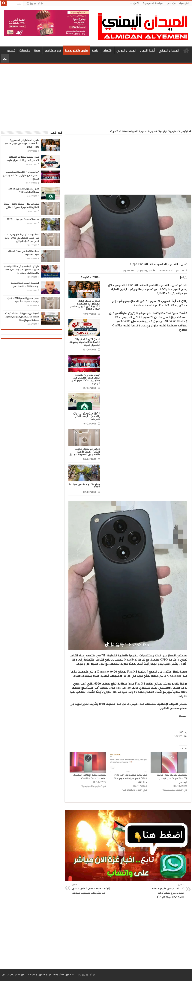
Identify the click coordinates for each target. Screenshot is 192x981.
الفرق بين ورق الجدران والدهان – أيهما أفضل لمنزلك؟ (86, 416)
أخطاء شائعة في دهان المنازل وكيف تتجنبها (23, 253)
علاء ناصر (180, 270)
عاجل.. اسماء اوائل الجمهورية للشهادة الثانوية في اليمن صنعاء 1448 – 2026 (85, 305)
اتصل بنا (134, 3)
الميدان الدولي (126, 50)
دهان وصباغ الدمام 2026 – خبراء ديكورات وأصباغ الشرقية (23, 300)
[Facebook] (39, 3)
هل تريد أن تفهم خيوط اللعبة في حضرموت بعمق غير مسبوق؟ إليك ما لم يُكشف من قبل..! (21, 269)
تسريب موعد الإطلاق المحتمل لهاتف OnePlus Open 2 (89, 777)
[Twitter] (35, 3)
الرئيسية (184, 3)
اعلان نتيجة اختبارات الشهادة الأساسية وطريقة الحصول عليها (84, 342)
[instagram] (27, 3)
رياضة (95, 50)
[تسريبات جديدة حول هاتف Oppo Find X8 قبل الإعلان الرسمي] (169, 762)
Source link (180, 736)
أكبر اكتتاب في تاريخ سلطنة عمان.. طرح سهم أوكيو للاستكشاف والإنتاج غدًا (168, 891)
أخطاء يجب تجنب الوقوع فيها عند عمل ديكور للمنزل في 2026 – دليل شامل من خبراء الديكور (21, 238)
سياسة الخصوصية (153, 3)
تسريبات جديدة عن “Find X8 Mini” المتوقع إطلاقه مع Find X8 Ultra (130, 779)
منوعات (24, 50)
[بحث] (4, 3)
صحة (37, 50)
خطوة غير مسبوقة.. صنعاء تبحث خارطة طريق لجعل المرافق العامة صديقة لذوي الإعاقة (22, 316)
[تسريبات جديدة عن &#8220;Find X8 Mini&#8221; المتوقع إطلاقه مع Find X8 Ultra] (128, 762)
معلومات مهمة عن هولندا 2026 (84, 486)
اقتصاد (107, 50)
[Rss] (42, 3)
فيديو (11, 50)
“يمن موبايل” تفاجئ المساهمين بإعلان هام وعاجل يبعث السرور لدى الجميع (85, 379)
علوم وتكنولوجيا (76, 50)
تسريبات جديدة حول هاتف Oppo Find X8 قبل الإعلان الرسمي (172, 779)
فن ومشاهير (53, 50)
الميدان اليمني (169, 50)
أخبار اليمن (147, 50)
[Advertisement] (96, 95)
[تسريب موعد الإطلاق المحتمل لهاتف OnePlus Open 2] (88, 762)
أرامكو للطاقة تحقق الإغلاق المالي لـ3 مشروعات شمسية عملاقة (91, 889)
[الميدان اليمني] (143, 28)
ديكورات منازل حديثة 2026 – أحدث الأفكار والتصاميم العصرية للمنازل (84, 452)
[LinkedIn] (31, 3)
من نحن (171, 3)
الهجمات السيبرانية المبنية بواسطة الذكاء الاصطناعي (25, 285)
